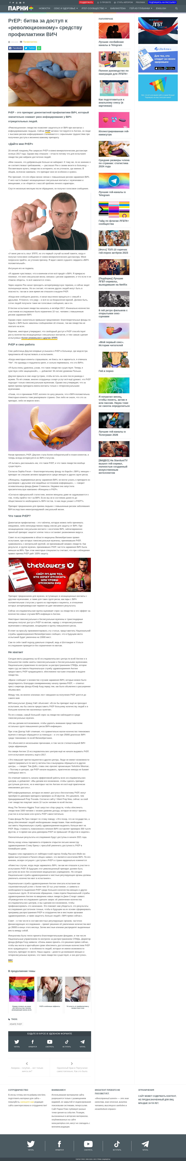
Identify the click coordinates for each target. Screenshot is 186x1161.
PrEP (47, 131)
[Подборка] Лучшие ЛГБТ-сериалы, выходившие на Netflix (113, 281)
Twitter (32, 48)
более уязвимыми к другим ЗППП (39, 338)
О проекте (105, 2)
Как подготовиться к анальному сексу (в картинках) (111, 102)
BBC (10, 960)
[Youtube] (17, 2)
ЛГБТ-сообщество (92, 8)
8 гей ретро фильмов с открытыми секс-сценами (113, 313)
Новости (44, 8)
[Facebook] (10, 2)
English (161, 8)
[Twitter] (13, 2)
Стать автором (124, 2)
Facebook (17, 48)
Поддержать (86, 2)
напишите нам (27, 1102)
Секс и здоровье (64, 8)
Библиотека (118, 8)
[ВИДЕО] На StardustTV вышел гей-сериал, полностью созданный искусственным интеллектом (113, 466)
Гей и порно (106, 371)
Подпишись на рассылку (162, 2)
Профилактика (30, 42)
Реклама (140, 2)
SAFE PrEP (16, 1024)
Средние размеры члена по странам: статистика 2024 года (114, 163)
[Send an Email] (20, 2)
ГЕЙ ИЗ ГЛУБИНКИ (139, 8)
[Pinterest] (24, 2)
